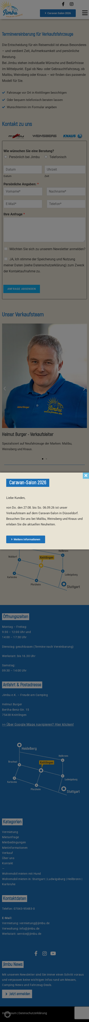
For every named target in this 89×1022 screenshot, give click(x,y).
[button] (7, 1014)
